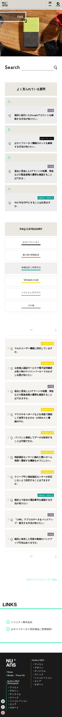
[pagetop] (56, 711)
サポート (14, 707)
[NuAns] (5, 4)
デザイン (14, 691)
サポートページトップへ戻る (41, 579)
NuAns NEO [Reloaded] (13, 682)
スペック (14, 697)
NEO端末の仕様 (31, 280)
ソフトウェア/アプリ (31, 292)
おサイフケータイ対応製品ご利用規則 (31, 629)
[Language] (58, 4)
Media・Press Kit (16, 675)
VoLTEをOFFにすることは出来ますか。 (32, 204)
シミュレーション (19, 701)
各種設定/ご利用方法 (45, 198)
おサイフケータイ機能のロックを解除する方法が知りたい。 (33, 145)
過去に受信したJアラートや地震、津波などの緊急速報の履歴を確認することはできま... (34, 174)
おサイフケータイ (46, 138)
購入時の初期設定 (31, 255)
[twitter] (3, 701)
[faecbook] (3, 707)
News (10, 672)
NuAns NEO (38, 660)
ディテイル (15, 694)
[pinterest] (3, 712)
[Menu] (50, 4)
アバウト (14, 687)
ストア (13, 704)
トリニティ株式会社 (21, 622)
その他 (50, 110)
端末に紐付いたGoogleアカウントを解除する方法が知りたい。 (34, 117)
